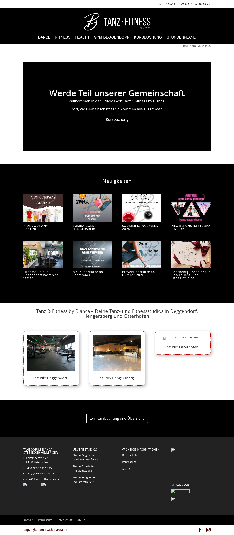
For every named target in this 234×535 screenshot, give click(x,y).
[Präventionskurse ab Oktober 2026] (141, 254)
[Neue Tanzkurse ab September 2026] (92, 254)
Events (185, 4)
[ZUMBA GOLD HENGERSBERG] (92, 208)
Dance (44, 37)
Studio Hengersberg (117, 378)
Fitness (62, 37)
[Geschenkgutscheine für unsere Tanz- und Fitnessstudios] (191, 254)
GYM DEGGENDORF (111, 37)
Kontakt (203, 4)
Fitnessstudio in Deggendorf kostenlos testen (40, 275)
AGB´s (126, 469)
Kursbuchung (148, 37)
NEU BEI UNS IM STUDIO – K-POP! (190, 227)
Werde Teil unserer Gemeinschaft (117, 93)
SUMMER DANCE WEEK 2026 (140, 227)
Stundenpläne (181, 37)
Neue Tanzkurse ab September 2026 (88, 273)
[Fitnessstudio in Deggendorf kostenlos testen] (43, 254)
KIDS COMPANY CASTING (35, 227)
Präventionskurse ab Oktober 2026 (138, 273)
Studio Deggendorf (51, 378)
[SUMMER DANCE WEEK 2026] (141, 208)
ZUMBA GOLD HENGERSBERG (85, 227)
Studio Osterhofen (182, 347)
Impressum (129, 462)
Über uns (166, 4)
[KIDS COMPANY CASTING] (43, 208)
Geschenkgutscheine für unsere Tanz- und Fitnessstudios (190, 275)
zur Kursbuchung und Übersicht (117, 418)
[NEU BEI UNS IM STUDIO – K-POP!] (191, 208)
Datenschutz (129, 455)
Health (82, 37)
